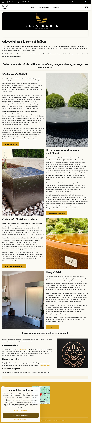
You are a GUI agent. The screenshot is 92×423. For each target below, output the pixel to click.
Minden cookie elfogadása (20, 415)
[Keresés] (77, 7)
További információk (10, 144)
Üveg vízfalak (53, 327)
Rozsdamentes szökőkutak (57, 213)
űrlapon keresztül (44, 365)
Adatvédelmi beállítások (44, 420)
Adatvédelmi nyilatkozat (58, 420)
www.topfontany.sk (23, 349)
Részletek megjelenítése (20, 419)
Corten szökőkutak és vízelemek (14, 266)
